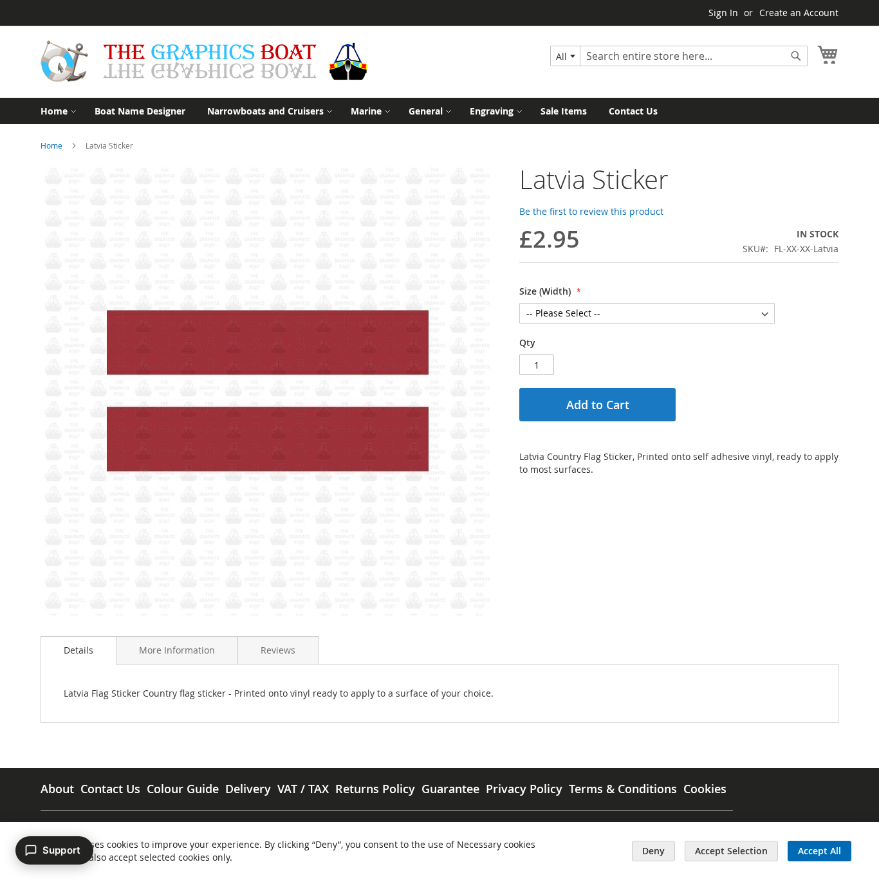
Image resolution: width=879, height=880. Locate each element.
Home (51, 145)
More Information (177, 650)
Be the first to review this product (591, 211)
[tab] (78, 650)
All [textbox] (561, 56)
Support (61, 850)
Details (78, 650)
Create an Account (798, 12)
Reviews (278, 650)
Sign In (723, 12)
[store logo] (204, 61)
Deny (653, 851)
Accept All (819, 851)
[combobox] (565, 56)
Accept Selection (731, 851)
